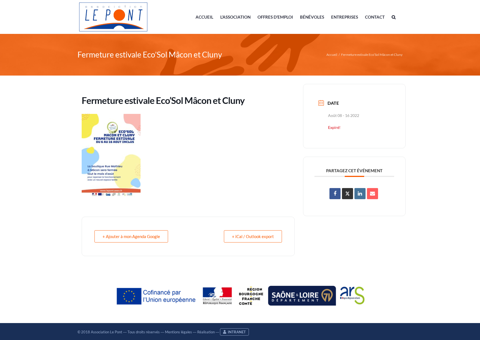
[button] (394, 17)
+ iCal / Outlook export (253, 236)
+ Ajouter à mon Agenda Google (131, 236)
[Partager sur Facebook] (335, 193)
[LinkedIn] (360, 193)
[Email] (372, 193)
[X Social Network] (347, 193)
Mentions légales (178, 332)
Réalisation (206, 332)
